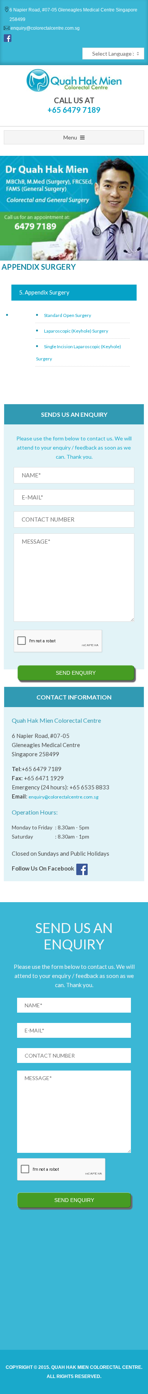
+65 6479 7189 (74, 109)
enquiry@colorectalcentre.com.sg (44, 28)
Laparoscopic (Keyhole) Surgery (76, 331)
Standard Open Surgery (67, 315)
